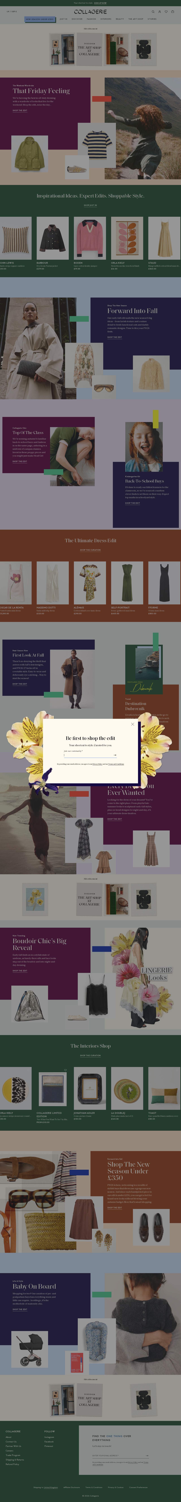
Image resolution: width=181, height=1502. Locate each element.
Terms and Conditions (116, 764)
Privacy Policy (97, 764)
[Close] (133, 724)
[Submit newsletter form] (115, 755)
